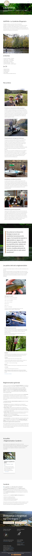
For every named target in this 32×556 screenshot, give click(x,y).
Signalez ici (4, 551)
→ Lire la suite (6, 471)
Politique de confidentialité (17, 554)
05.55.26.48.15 (11, 549)
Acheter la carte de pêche (21, 522)
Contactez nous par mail (20, 542)
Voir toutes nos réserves (8, 373)
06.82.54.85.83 (12, 548)
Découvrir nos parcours (8, 522)
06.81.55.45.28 (11, 547)
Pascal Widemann (5, 541)
